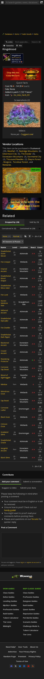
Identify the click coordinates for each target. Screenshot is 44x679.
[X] (15, 666)
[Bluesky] (20, 666)
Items (17, 34)
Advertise (12, 652)
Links (10, 42)
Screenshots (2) (22, 100)
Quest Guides (29, 609)
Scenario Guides (30, 622)
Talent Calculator (10, 618)
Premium (22, 656)
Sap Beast (5, 400)
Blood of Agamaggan (5, 376)
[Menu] (2, 2)
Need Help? (11, 647)
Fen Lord (4, 295)
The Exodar (26, 153)
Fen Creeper (5, 262)
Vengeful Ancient (4, 449)
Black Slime (5, 457)
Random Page (10, 656)
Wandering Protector (5, 360)
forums (35, 519)
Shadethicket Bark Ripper (6, 335)
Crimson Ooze (4, 425)
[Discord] (11, 666)
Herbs (36, 34)
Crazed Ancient (4, 352)
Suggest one (27, 134)
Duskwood (35, 148)
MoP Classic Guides (32, 588)
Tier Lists (7, 622)
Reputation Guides (31, 613)
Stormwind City (34, 156)
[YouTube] (28, 666)
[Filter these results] (30, 236)
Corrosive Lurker (4, 409)
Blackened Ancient (5, 344)
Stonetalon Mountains (12, 156)
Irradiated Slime (4, 433)
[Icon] (6, 57)
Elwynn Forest (34, 159)
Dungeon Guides (30, 601)
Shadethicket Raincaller (6, 319)
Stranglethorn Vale (23, 303)
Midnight (7, 626)
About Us (34, 647)
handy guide (9, 510)
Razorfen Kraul (24, 376)
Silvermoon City (9, 153)
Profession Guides (11, 609)
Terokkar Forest (20, 162)
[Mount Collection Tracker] (22, 204)
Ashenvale (24, 253)
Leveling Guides (10, 601)
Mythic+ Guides (10, 605)
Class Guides (8, 593)
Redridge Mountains (28, 151)
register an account (32, 562)
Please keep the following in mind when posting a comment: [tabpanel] (22, 529)
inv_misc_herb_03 (21, 95)
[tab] (12, 222)
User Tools (23, 647)
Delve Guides (8, 597)
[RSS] (33, 666)
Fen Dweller (5, 327)
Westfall (11, 151)
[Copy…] (25, 236)
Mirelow (4, 384)
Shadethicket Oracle (6, 441)
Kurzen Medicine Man (4, 303)
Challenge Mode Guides (32, 626)
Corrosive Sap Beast (5, 368)
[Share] (41, 2)
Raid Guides (8, 613)
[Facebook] (24, 666)
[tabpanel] (22, 351)
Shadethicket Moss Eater (6, 286)
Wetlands (6, 164)
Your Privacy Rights (27, 652)
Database (9, 34)
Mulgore (7, 162)
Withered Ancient (4, 311)
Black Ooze (5, 417)
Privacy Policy (35, 656)
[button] (10, 183)
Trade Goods (26, 34)
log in (22, 562)
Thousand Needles (15, 159)
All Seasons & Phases (11, 241)
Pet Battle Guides (30, 618)
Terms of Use (22, 661)
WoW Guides (8, 588)
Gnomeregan (24, 409)
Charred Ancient (4, 270)
